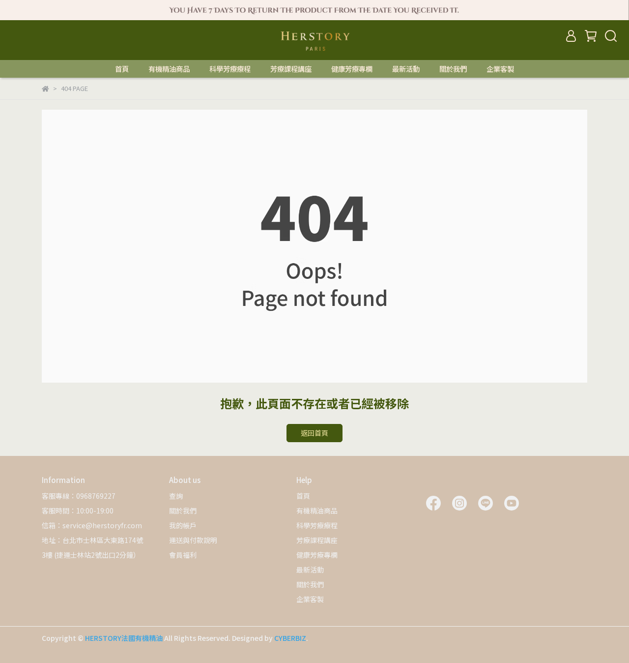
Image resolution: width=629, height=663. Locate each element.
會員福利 (183, 555)
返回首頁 (314, 433)
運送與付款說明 (193, 540)
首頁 (122, 69)
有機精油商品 (169, 69)
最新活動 (406, 69)
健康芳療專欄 (351, 69)
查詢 (176, 496)
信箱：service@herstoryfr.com (92, 525)
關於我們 (453, 69)
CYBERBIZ (290, 638)
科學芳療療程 (230, 69)
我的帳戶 (183, 525)
